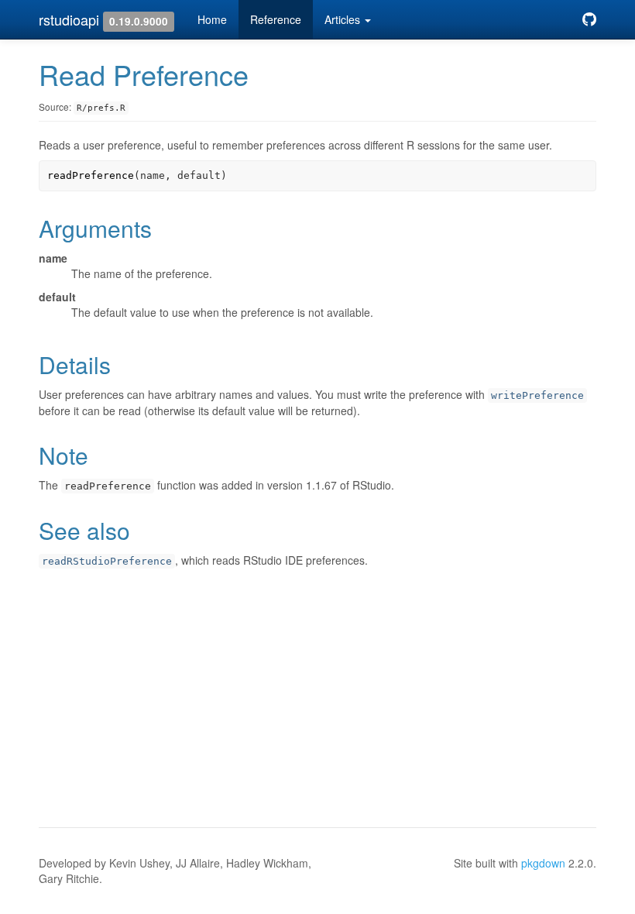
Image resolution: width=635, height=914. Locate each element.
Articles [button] (343, 19)
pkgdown (543, 863)
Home (212, 19)
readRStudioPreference (107, 561)
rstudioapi (69, 19)
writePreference (537, 395)
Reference (275, 19)
